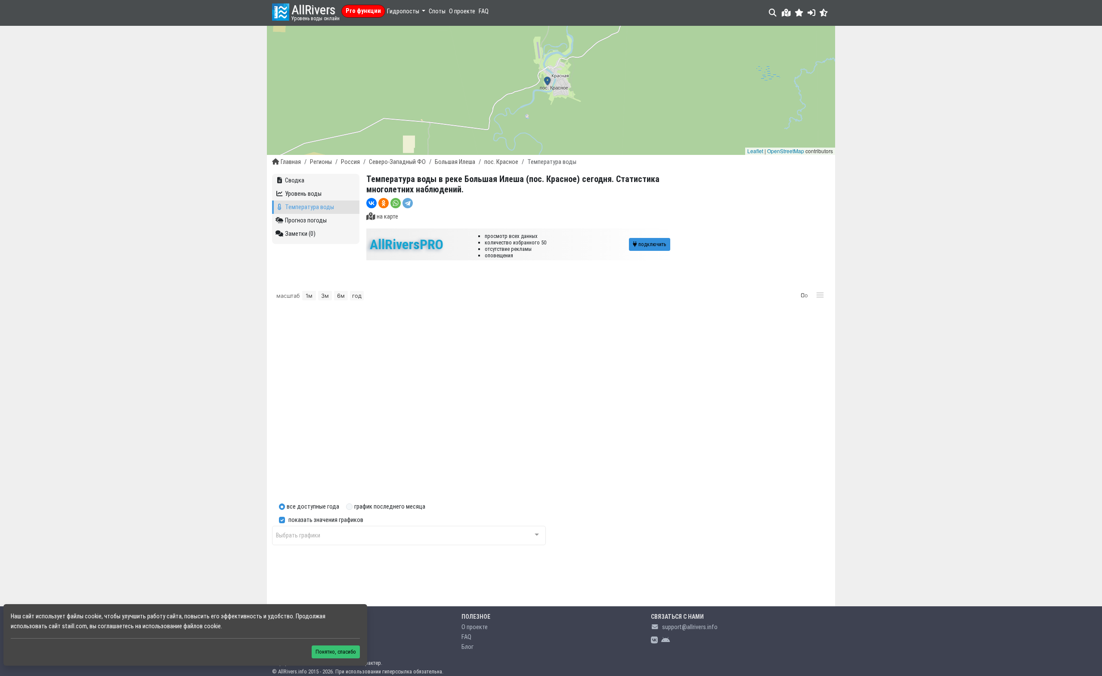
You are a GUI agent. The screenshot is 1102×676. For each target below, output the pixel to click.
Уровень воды (303, 194)
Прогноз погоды (306, 220)
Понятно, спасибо (336, 651)
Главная (291, 162)
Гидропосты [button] (404, 11)
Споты (437, 11)
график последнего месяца (389, 506)
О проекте (462, 11)
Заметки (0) (300, 234)
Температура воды (309, 207)
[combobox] (409, 535)
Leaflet (755, 150)
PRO (406, 244)
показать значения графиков (325, 520)
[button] (799, 13)
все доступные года (313, 506)
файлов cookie (202, 626)
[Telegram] (407, 203)
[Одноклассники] (383, 203)
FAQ (484, 11)
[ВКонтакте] (371, 203)
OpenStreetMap (785, 150)
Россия (350, 162)
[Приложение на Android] (665, 640)
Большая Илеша (455, 162)
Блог (467, 647)
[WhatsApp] (395, 203)
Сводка (294, 180)
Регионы (321, 162)
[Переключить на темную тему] (823, 13)
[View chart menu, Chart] (820, 295)
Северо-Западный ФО (397, 162)
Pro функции (363, 11)
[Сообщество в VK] (654, 640)
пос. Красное (501, 162)
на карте (387, 216)
